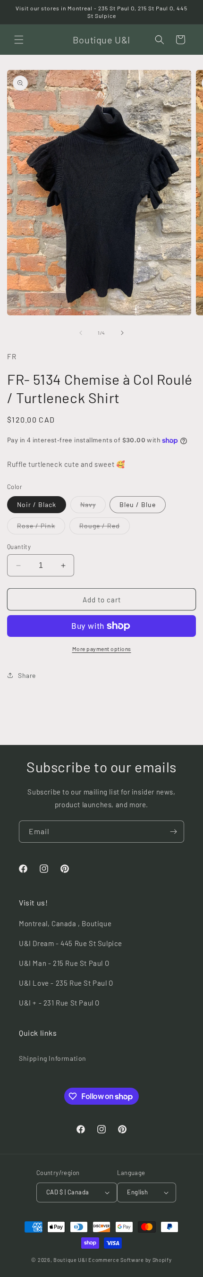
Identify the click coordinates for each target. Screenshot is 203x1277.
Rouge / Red (104, 527)
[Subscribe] (173, 831)
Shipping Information (52, 1058)
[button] (18, 39)
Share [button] (27, 675)
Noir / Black (36, 504)
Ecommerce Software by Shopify (129, 1260)
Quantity (19, 546)
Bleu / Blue (137, 504)
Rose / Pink (41, 527)
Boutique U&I (70, 1260)
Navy (93, 506)
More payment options (101, 648)
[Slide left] (80, 332)
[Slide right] (122, 332)
